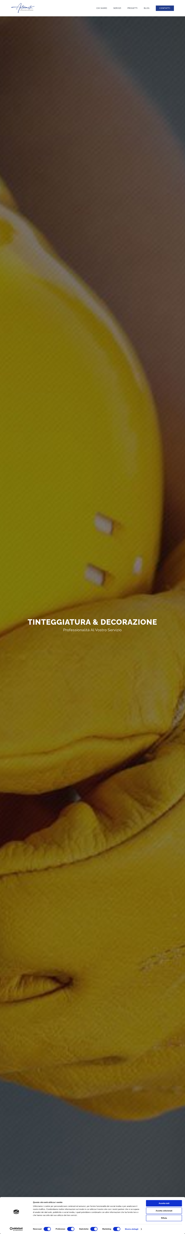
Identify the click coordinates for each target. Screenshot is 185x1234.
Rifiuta (164, 1218)
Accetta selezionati (164, 1211)
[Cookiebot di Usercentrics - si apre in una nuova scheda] (16, 1229)
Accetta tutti (164, 1203)
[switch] (70, 1229)
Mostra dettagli (131, 1229)
